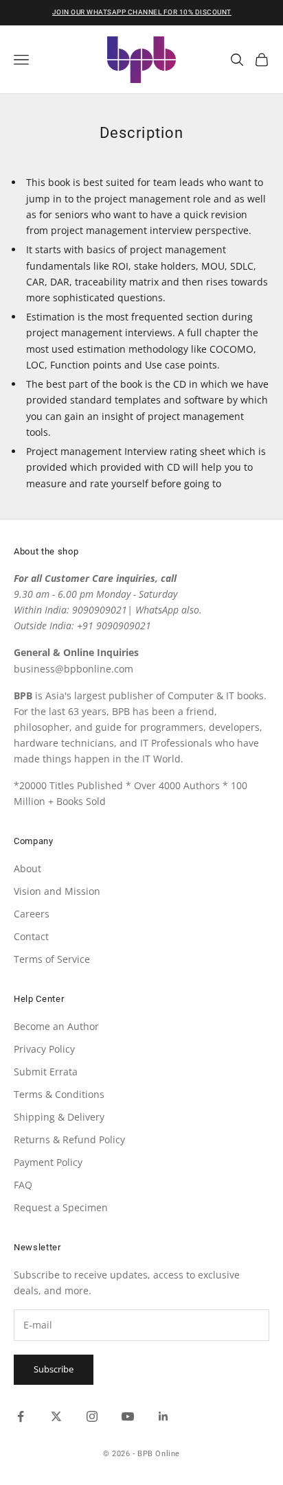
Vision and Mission (57, 891)
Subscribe (53, 1369)
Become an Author (56, 1026)
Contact (31, 936)
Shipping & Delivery (59, 1116)
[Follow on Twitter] (56, 1416)
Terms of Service (52, 959)
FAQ (23, 1184)
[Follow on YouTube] (128, 1416)
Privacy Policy (44, 1048)
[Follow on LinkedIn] (163, 1416)
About (27, 868)
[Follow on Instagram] (92, 1416)
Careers (31, 913)
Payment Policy (48, 1162)
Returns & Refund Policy (69, 1139)
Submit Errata (46, 1071)
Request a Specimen (61, 1207)
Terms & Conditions (59, 1094)
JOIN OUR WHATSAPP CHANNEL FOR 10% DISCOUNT (141, 12)
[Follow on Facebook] (20, 1416)
